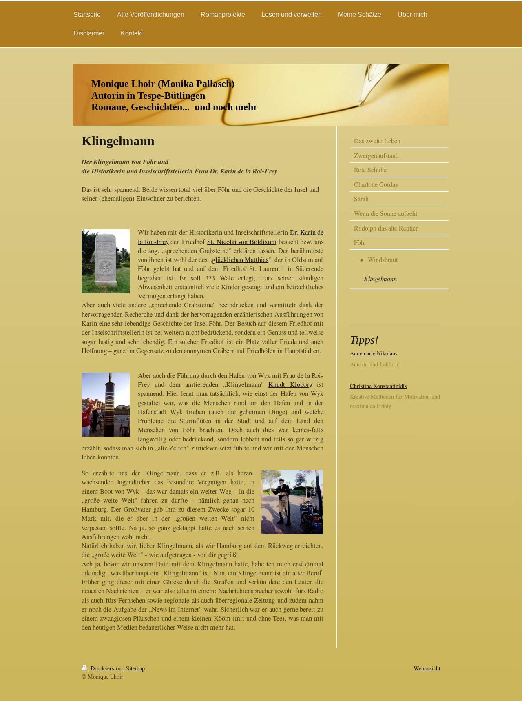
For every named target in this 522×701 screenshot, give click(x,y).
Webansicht (427, 668)
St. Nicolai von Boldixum (241, 241)
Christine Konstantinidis (378, 386)
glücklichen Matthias (240, 259)
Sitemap (135, 668)
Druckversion (106, 668)
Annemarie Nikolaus (374, 353)
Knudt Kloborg (290, 384)
